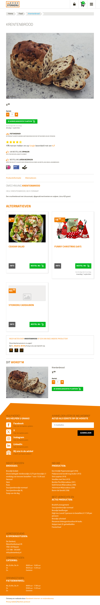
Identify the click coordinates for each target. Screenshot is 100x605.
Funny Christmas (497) (67, 247)
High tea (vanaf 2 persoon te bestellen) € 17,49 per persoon (72, 514)
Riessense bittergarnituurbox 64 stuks (67, 522)
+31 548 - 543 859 (13, 550)
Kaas (8, 485)
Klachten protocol (23, 602)
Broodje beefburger (60, 511)
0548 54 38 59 (19, 346)
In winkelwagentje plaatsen (20, 121)
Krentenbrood (34, 14)
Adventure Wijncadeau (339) (63, 488)
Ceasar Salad (17, 247)
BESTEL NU (36, 266)
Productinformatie (13, 178)
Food (21, 14)
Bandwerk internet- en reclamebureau (40, 599)
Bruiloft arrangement (60, 505)
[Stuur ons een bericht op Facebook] (16, 350)
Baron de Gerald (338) (60, 491)
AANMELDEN (85, 433)
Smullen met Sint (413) (61, 479)
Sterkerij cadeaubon (21, 305)
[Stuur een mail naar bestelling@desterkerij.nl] (21, 350)
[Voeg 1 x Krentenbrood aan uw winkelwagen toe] (7, 114)
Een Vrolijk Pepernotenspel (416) (65, 471)
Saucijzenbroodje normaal (17, 488)
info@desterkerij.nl (13, 553)
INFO (12, 266)
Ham (8, 482)
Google (32, 146)
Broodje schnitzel (59, 519)
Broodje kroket (12, 471)
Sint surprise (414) (59, 477)
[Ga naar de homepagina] (12, 3)
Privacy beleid (11, 602)
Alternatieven (30, 178)
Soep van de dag (13, 493)
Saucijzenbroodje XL (14, 491)
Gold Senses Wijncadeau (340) (64, 485)
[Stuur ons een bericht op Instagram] (11, 350)
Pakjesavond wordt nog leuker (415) (66, 474)
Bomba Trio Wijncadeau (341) (63, 482)
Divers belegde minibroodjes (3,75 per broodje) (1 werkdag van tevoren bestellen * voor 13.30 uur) (26, 475)
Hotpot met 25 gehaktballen (63, 524)
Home (10, 14)
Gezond (9, 479)
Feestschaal (56, 527)
